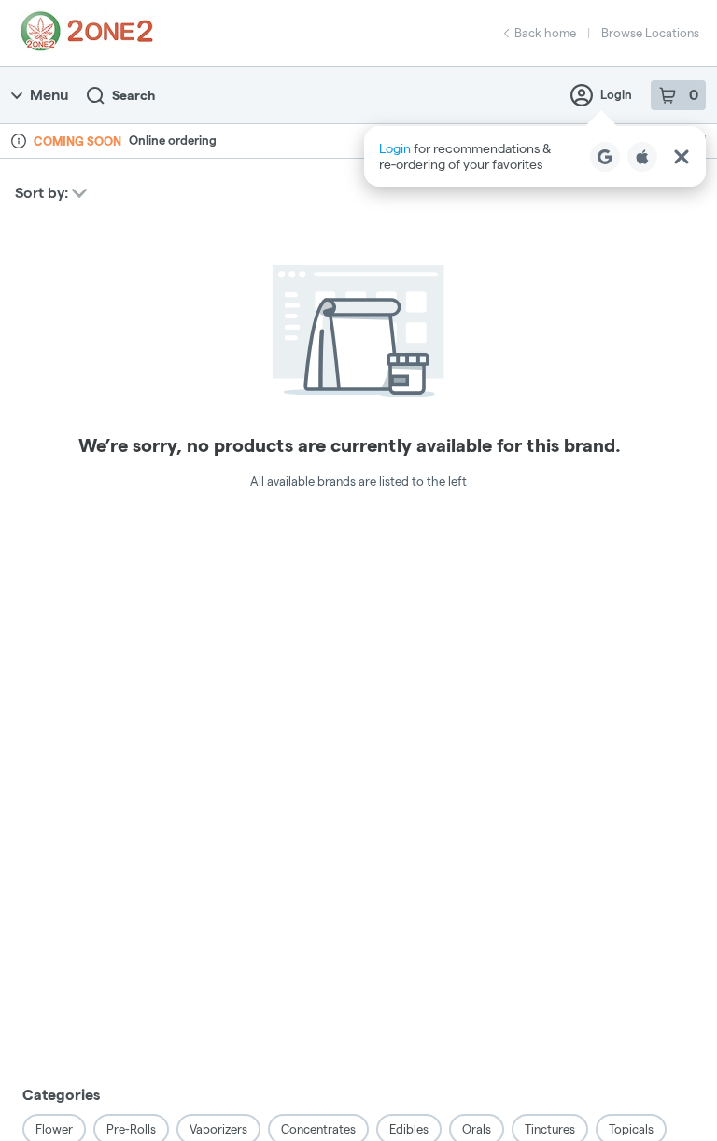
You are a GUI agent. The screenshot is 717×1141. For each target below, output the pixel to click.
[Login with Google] (605, 157)
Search (133, 95)
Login (616, 94)
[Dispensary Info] (18, 141)
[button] (535, 156)
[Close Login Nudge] (681, 157)
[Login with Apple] (642, 157)
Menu (49, 95)
